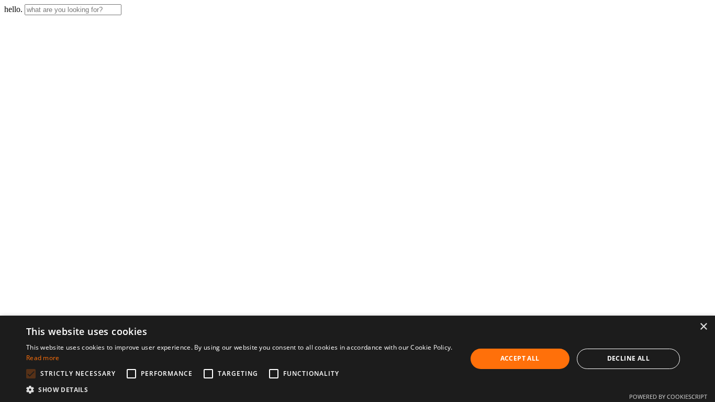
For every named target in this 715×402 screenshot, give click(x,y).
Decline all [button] (628, 358)
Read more (43, 357)
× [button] (703, 327)
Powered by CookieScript (668, 396)
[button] (239, 389)
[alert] (357, 359)
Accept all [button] (520, 358)
